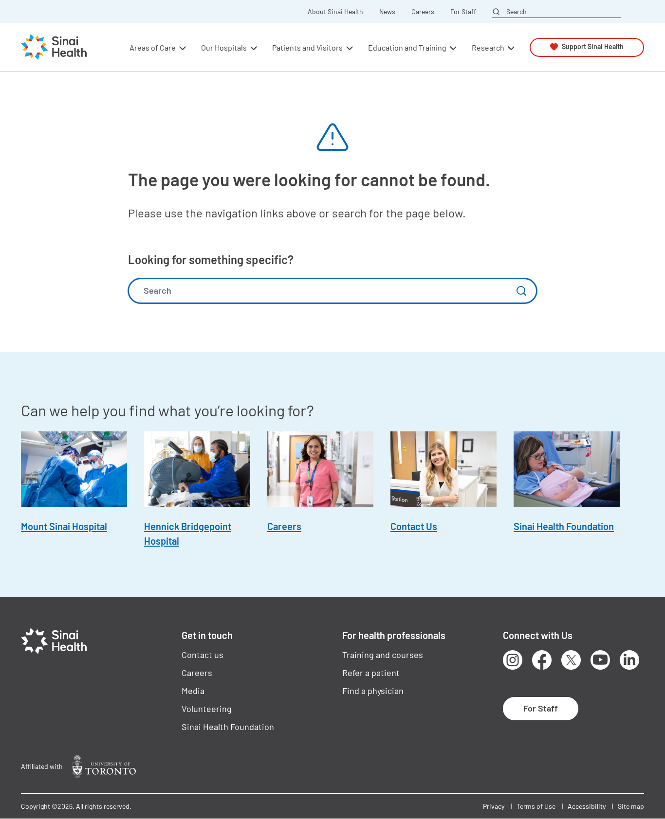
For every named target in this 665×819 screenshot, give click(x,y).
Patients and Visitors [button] (307, 47)
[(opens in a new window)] (104, 766)
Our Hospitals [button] (224, 47)
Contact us (202, 654)
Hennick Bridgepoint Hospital (187, 533)
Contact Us (413, 526)
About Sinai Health (335, 12)
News (387, 12)
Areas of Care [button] (152, 47)
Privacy (493, 806)
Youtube (600, 660)
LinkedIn (629, 660)
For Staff (463, 12)
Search (516, 11)
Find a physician (373, 690)
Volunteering (207, 708)
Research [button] (488, 47)
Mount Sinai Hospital (64, 526)
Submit (521, 291)
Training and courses (382, 654)
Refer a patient (371, 672)
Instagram (512, 660)
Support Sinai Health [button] (593, 47)
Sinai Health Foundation (564, 526)
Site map (631, 806)
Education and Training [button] (407, 47)
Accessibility (587, 806)
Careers (422, 12)
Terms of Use (536, 806)
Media (193, 690)
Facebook (542, 660)
